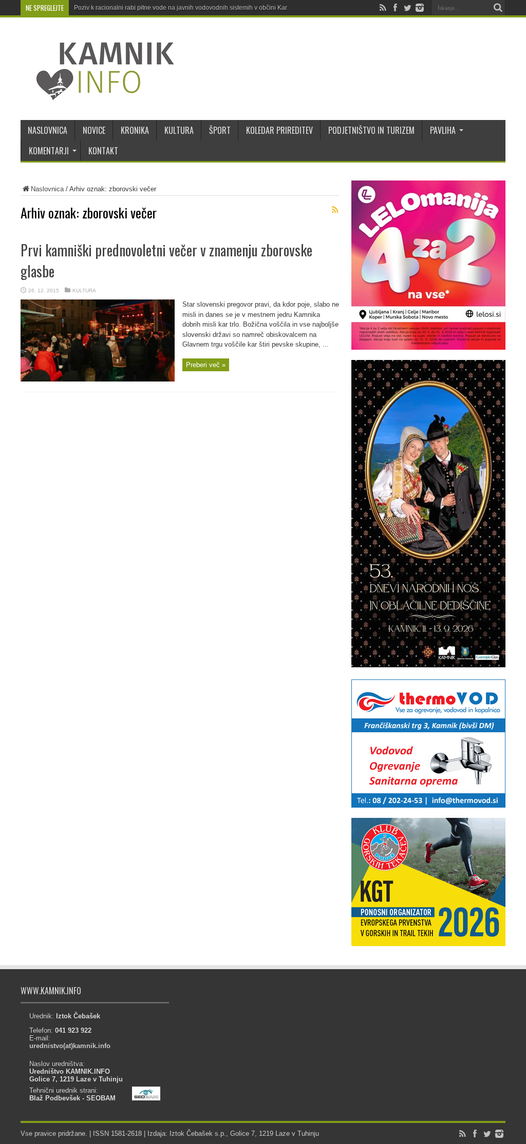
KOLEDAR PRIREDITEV (279, 130)
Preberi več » (206, 365)
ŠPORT (220, 130)
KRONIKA (135, 130)
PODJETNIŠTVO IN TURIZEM (371, 130)
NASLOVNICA (47, 130)
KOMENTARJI (49, 151)
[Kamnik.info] (98, 94)
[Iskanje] (497, 7)
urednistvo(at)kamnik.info (69, 1046)
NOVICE (94, 130)
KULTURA (179, 130)
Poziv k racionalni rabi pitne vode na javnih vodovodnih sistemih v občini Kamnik (186, 7)
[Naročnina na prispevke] (335, 210)
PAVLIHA (443, 130)
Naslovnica (47, 189)
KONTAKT (103, 151)
